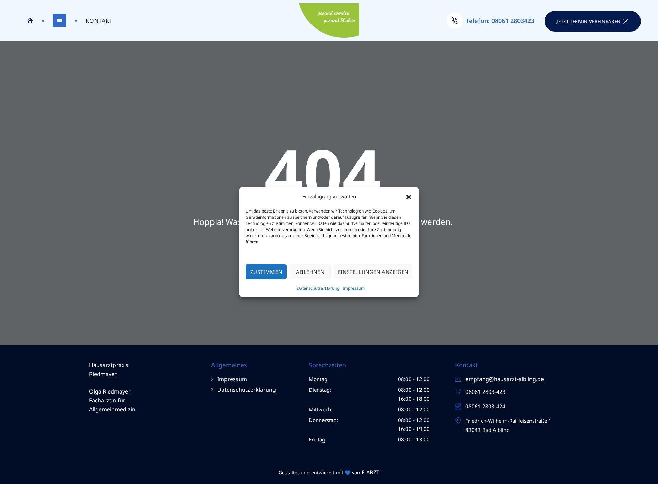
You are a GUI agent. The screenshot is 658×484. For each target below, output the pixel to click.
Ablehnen (310, 271)
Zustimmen (266, 271)
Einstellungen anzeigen (373, 271)
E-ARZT (370, 472)
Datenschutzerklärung (318, 288)
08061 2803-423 (485, 392)
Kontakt (99, 20)
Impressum (354, 288)
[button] (408, 196)
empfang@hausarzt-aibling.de (504, 379)
